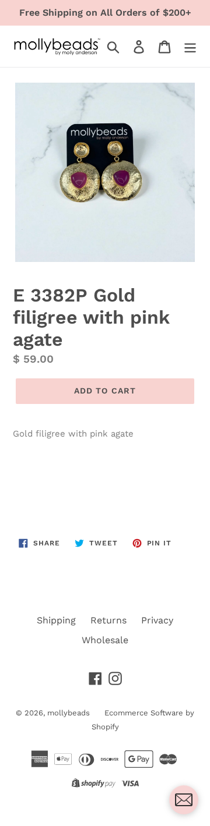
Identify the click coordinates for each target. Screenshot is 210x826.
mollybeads (68, 712)
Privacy (157, 620)
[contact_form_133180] (183, 799)
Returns (108, 620)
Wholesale (105, 640)
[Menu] (190, 46)
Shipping (56, 620)
